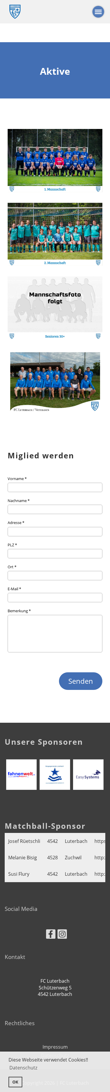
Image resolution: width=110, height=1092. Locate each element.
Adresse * (16, 522)
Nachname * (19, 500)
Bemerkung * (19, 610)
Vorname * (17, 478)
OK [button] (15, 1082)
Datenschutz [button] (23, 1067)
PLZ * (12, 544)
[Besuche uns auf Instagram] (62, 935)
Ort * (12, 566)
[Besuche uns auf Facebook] (50, 935)
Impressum (55, 1047)
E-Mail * (14, 588)
